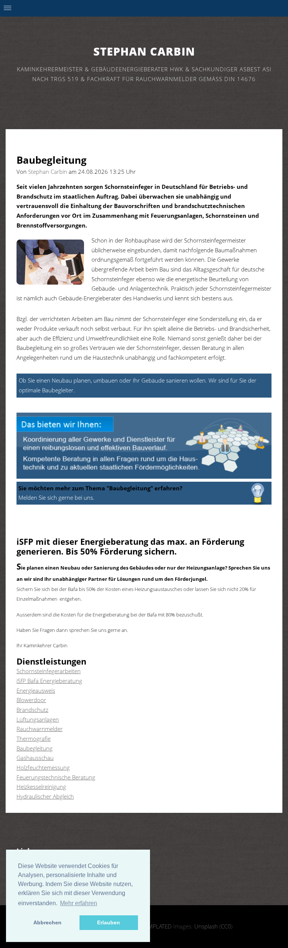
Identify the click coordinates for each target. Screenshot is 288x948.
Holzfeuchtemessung (43, 767)
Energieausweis (35, 690)
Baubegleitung (34, 748)
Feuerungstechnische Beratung (55, 777)
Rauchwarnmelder (39, 728)
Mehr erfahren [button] (78, 903)
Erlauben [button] (108, 922)
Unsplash (206, 926)
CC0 (226, 926)
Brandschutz (32, 709)
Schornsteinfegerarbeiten (48, 671)
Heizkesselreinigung (41, 786)
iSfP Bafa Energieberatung (49, 680)
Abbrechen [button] (47, 922)
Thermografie (33, 738)
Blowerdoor (31, 700)
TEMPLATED (157, 926)
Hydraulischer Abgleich (45, 796)
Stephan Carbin (144, 51)
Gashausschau (35, 757)
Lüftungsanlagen (37, 719)
